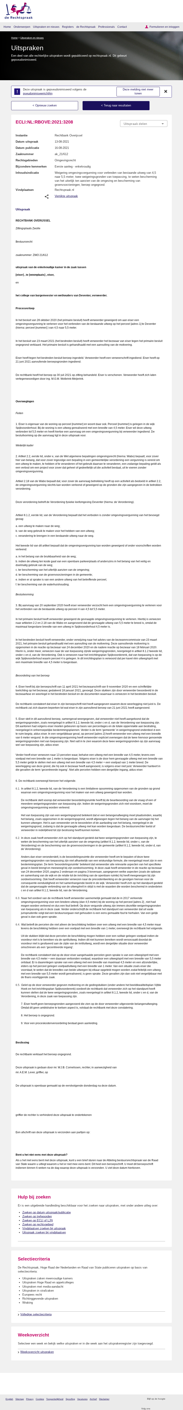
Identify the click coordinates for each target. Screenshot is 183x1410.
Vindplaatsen (25, 189)
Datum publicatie (27, 148)
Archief (93, 1399)
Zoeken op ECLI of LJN (37, 1220)
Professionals (106, 26)
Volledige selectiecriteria (36, 1314)
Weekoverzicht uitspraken (37, 1352)
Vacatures (82, 1399)
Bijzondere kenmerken (31, 166)
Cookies (40, 1399)
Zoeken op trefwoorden (37, 1216)
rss (169, 1399)
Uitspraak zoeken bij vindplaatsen (44, 1232)
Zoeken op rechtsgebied (37, 1224)
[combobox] (144, 123)
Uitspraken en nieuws (46, 26)
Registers (68, 26)
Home (7, 26)
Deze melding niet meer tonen (138, 91)
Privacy (29, 1399)
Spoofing (70, 1399)
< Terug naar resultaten (116, 105)
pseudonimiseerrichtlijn (37, 93)
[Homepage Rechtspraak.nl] (17, 10)
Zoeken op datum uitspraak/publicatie (46, 1212)
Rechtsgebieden (27, 160)
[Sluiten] (165, 91)
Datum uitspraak (27, 141)
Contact (122, 26)
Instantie (21, 135)
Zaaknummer (25, 154)
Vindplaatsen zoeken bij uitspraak (44, 1228)
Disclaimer (104, 1399)
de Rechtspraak (86, 26)
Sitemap (19, 1399)
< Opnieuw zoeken (45, 105)
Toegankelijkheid (54, 1399)
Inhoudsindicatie (27, 172)
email (175, 1399)
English (9, 1399)
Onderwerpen (22, 26)
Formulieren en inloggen (164, 26)
